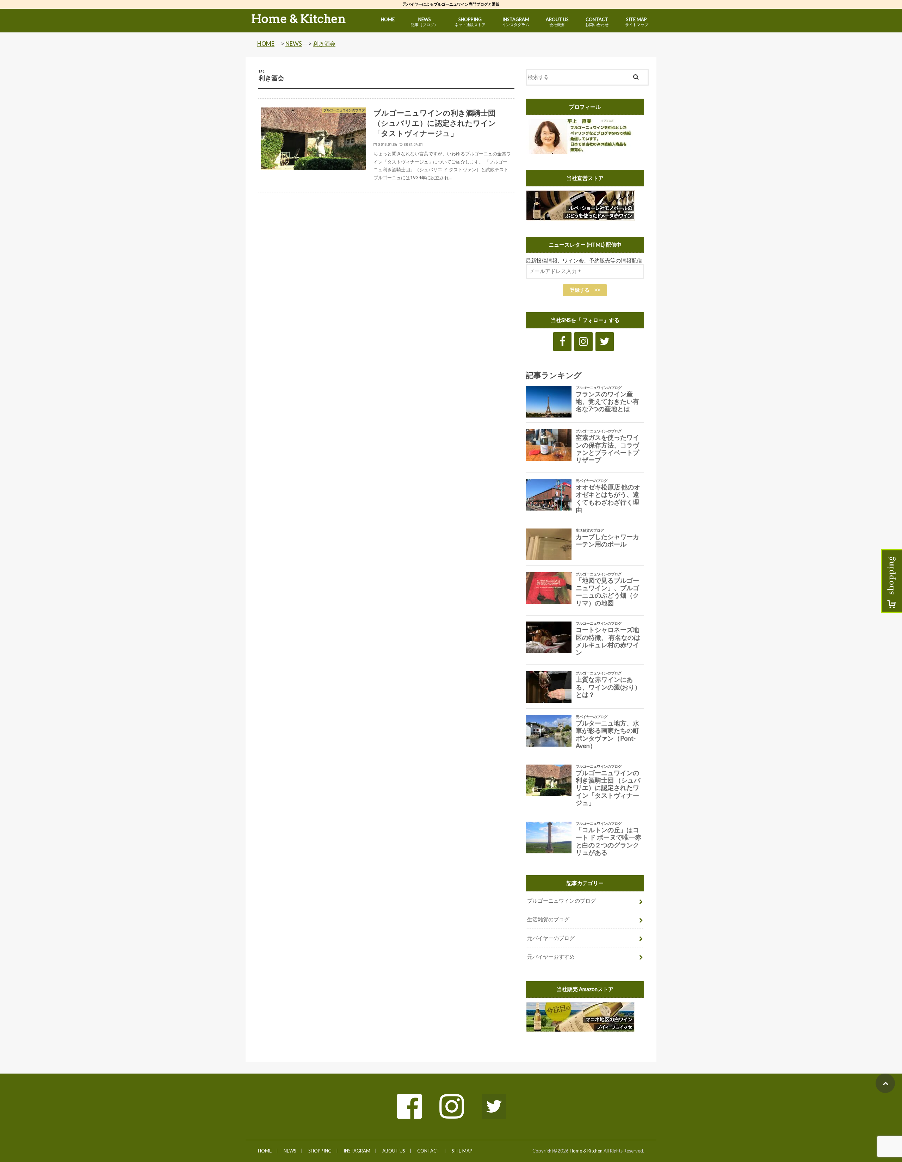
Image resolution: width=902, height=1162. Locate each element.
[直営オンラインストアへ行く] (580, 217)
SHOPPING (470, 22)
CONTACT (596, 22)
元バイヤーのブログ (551, 938)
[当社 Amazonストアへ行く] (580, 1028)
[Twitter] (604, 341)
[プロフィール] (581, 150)
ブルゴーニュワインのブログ (561, 900)
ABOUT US (557, 22)
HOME (388, 19)
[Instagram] (583, 341)
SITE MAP (636, 22)
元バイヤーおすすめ (551, 956)
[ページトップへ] (885, 1083)
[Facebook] (562, 341)
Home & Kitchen (298, 19)
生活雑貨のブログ (548, 919)
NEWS (424, 22)
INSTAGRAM (515, 22)
